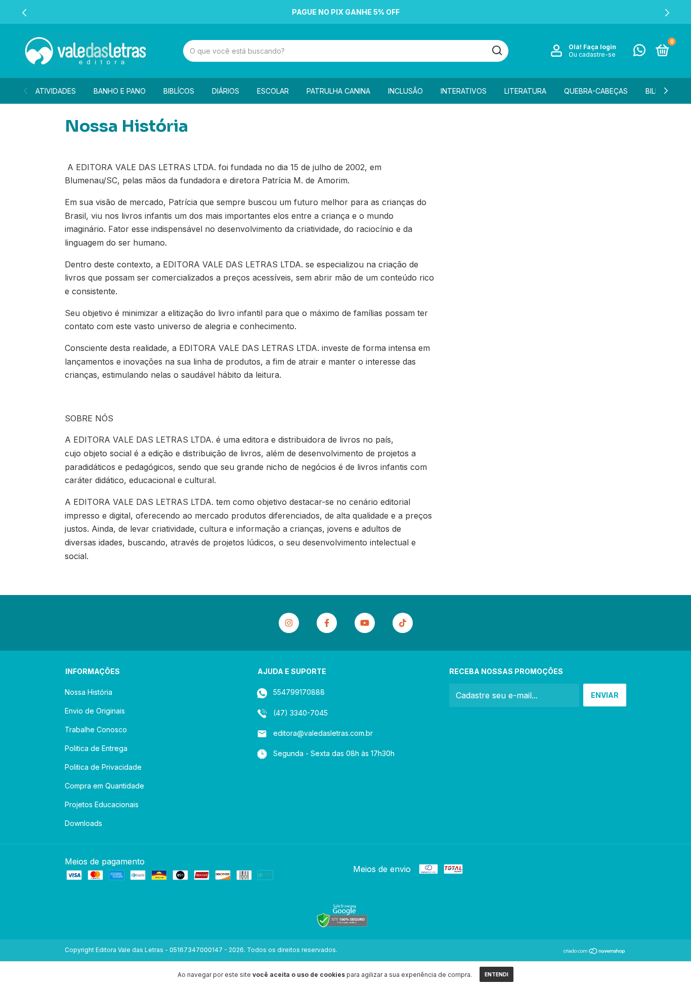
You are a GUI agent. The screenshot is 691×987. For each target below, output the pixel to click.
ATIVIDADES (55, 91)
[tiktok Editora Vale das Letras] (403, 623)
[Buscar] (496, 51)
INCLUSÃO (405, 91)
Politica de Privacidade (103, 767)
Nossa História (88, 692)
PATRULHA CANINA (338, 91)
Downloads (83, 823)
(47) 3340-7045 (299, 712)
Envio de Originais (95, 710)
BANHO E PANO (120, 91)
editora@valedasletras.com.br (323, 733)
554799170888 (298, 692)
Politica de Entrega (96, 748)
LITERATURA (525, 91)
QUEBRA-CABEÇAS (596, 91)
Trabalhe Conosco (96, 729)
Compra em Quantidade (104, 785)
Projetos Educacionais (102, 804)
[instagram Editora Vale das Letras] (289, 623)
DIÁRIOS (225, 91)
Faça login (599, 47)
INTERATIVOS (464, 91)
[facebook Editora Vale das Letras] (327, 623)
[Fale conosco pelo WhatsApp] (639, 52)
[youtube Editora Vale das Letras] (365, 623)
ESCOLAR (273, 91)
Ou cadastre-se (592, 54)
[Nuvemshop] (594, 951)
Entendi (496, 974)
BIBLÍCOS (178, 91)
